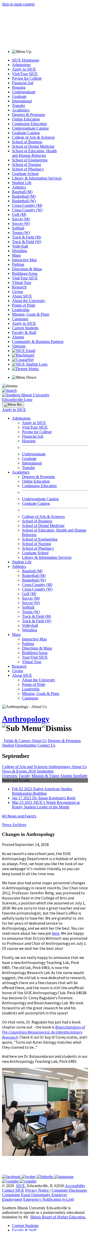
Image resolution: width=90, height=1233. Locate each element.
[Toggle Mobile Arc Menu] (13, 404)
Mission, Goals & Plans (30, 314)
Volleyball (20, 246)
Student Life (22, 183)
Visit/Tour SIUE (25, 74)
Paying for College (27, 78)
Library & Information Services (37, 178)
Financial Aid (22, 83)
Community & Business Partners (38, 341)
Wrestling (19, 251)
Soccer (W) (21, 223)
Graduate (19, 96)
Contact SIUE (13, 1190)
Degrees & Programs (28, 114)
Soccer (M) (21, 219)
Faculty (24, 776)
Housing (19, 87)
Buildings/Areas (25, 273)
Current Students (25, 328)
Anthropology (26, 718)
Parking (18, 264)
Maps (16, 255)
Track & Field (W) (26, 242)
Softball (18, 228)
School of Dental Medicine (33, 146)
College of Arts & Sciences (33, 137)
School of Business (27, 142)
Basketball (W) (24, 201)
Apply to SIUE (24, 69)
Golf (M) (19, 214)
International (22, 101)
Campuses (20, 319)
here (56, 933)
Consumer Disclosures (69, 1190)
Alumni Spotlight (73, 776)
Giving (17, 291)
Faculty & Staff (24, 332)
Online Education (26, 119)
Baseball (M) (22, 192)
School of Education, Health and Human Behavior (34, 153)
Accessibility (75, 1186)
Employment (12, 1199)
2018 (32, 771)
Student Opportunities (19, 745)
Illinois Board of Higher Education (57, 1217)
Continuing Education (29, 124)
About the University (28, 301)
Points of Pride (23, 305)
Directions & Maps (27, 269)
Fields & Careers (17, 741)
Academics (21, 110)
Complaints (11, 1195)
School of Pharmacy (28, 169)
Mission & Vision (45, 776)
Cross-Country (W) (27, 210)
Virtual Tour (21, 282)
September (45, 771)
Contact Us (46, 745)
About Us (39, 741)
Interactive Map (24, 260)
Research (19, 287)
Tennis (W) (21, 232)
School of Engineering (30, 160)
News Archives (14, 825)
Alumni (18, 337)
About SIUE (22, 296)
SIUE (20, 1186)
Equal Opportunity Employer (44, 1195)
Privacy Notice (37, 1190)
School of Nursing (26, 164)
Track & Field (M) (26, 237)
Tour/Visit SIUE (35, 657)
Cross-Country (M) (27, 205)
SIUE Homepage (25, 60)
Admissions (21, 65)
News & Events (15, 771)
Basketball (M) (24, 196)
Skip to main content (18, 4)
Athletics (19, 187)
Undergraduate (24, 92)
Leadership (21, 310)
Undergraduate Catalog (30, 128)
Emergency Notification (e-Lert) (48, 1199)
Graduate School (25, 173)
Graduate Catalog (26, 133)
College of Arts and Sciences (25, 767)
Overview (10, 776)
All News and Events (19, 815)
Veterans (19, 346)
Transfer (18, 105)
